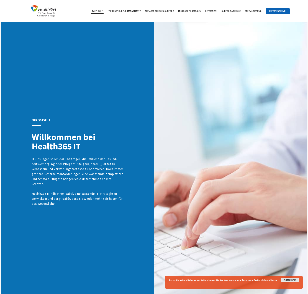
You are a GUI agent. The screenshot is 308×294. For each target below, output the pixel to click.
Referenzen (211, 11)
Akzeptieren (290, 279)
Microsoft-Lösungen (189, 11)
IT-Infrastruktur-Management (124, 11)
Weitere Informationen (265, 280)
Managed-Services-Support (159, 11)
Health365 (97, 11)
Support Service (231, 11)
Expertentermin (277, 11)
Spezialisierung (253, 11)
